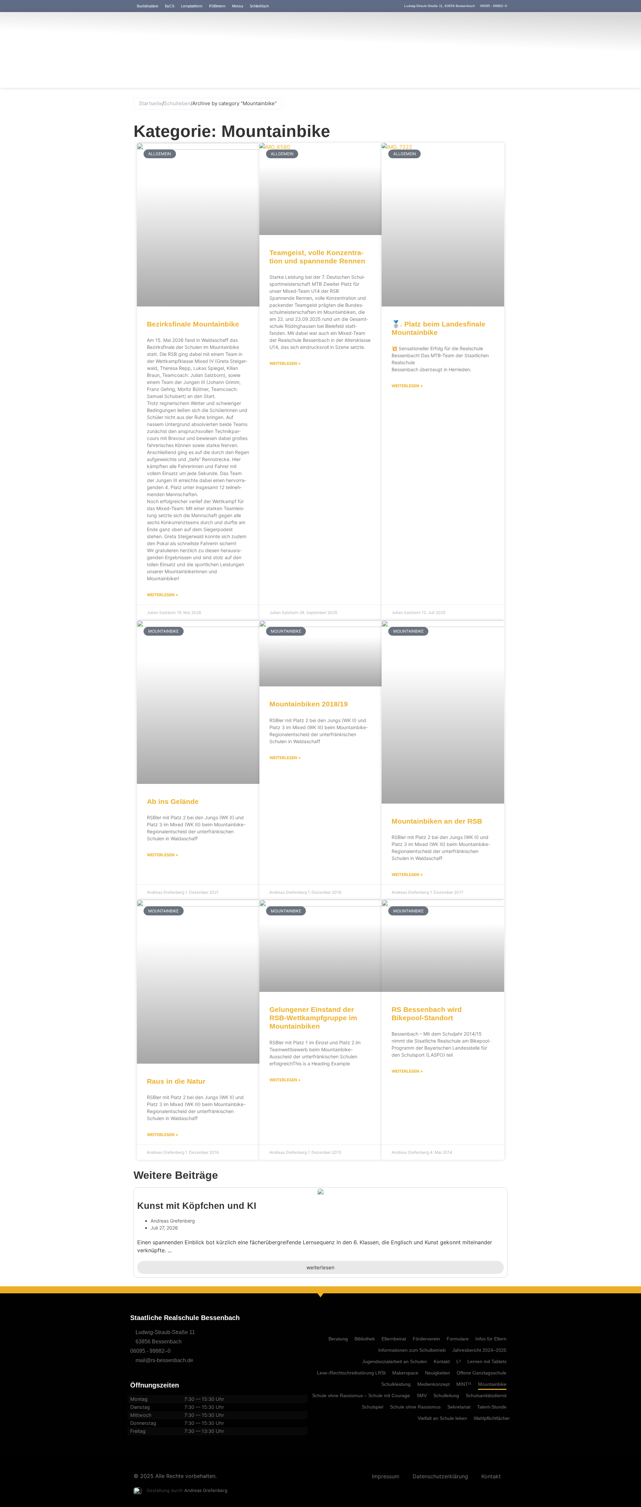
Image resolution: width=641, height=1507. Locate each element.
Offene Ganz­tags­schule (481, 1372)
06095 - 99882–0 (150, 1351)
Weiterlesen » (162, 594)
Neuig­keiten (437, 1372)
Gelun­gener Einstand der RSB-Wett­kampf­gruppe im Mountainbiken (313, 1018)
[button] (137, 1234)
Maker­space (405, 1372)
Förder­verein (426, 1338)
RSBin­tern (217, 6)
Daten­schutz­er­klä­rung (440, 1476)
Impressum (385, 1476)
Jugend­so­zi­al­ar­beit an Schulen (394, 1361)
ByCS (169, 6)
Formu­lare (458, 1338)
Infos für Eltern (490, 1338)
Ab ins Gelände (173, 801)
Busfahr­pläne (147, 6)
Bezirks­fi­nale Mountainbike (193, 324)
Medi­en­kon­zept (433, 1384)
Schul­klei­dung (396, 1384)
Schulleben (177, 103)
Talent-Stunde (491, 1407)
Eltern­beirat (394, 1338)
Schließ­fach (259, 6)
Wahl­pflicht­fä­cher (492, 1418)
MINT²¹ (463, 1384)
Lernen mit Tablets (486, 1361)
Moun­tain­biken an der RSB (437, 821)
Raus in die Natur (176, 1081)
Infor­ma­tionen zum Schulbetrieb (412, 1350)
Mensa (237, 6)
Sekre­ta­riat (458, 1407)
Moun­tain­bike (492, 1384)
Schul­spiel (372, 1407)
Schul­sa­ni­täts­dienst (486, 1395)
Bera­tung (338, 1338)
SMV (422, 1395)
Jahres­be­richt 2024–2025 (479, 1350)
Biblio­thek (365, 1338)
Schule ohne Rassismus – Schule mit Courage (361, 1395)
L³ (458, 1361)
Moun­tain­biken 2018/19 (308, 704)
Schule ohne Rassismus (415, 1407)
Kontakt (442, 1361)
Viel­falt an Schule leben (442, 1418)
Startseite (150, 103)
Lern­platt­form (191, 6)
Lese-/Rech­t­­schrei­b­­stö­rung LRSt (351, 1372)
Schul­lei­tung (446, 1395)
